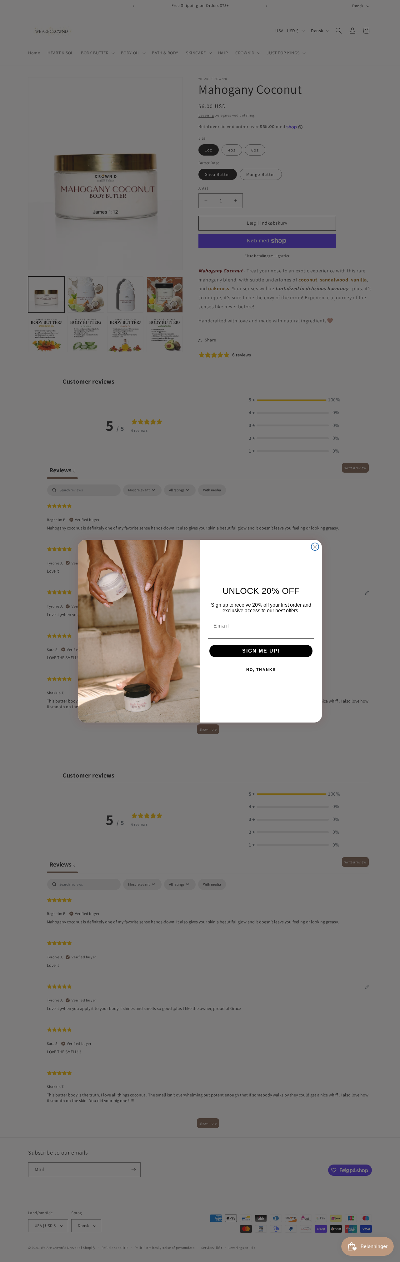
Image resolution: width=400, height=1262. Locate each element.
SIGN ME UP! (261, 650)
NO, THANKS (261, 670)
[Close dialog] (315, 546)
